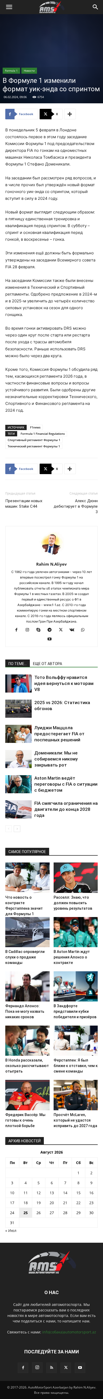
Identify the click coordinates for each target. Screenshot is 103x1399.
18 (26, 1202)
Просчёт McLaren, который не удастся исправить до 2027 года (75, 1120)
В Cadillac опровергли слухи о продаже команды (25, 957)
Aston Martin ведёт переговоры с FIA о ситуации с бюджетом (65, 784)
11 (26, 1192)
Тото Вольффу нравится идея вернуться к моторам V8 (63, 683)
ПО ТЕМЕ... (17, 664)
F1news (35, 427)
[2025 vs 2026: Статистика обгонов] (18, 709)
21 (65, 1202)
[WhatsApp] (85, 630)
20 (52, 1202)
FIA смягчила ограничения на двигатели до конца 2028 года (66, 809)
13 (52, 1192)
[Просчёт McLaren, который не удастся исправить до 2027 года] (76, 1095)
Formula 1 (11, 70)
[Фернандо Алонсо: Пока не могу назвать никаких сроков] (27, 986)
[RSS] (51, 1368)
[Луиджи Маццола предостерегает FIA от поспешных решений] (18, 734)
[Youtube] (51, 639)
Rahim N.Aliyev (51, 564)
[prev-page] (8, 829)
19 (38, 1202)
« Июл (10, 1230)
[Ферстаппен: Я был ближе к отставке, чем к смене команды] (76, 1041)
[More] (70, 114)
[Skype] (40, 630)
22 (78, 1202)
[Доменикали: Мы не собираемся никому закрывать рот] (18, 759)
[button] (9, 7)
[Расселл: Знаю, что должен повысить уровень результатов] (76, 877)
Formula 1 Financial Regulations (43, 434)
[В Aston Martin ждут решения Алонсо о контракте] (76, 932)
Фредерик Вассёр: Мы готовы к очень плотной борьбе (25, 1120)
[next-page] (17, 829)
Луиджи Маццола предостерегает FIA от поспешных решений (59, 733)
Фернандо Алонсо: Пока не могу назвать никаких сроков (24, 1011)
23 (91, 1202)
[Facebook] (18, 630)
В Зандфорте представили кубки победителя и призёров (75, 1011)
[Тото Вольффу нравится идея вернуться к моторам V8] (18, 683)
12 (38, 1192)
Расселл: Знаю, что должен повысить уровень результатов (73, 902)
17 (12, 1202)
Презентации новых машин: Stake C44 (23, 504)
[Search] (95, 7)
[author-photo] (51, 557)
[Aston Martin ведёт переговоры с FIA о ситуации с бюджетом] (18, 784)
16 (91, 1192)
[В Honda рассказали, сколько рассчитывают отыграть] (27, 1041)
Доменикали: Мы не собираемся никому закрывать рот (56, 759)
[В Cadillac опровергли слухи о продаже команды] (27, 932)
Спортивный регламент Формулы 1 (34, 440)
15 (78, 1192)
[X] (62, 630)
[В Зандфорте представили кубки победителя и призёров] (76, 986)
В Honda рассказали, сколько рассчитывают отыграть (27, 1065)
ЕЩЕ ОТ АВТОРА (47, 664)
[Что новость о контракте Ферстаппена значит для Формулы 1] (27, 877)
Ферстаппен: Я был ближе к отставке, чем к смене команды (76, 1065)
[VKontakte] (73, 630)
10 (12, 1192)
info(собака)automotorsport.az (69, 1332)
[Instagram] (29, 630)
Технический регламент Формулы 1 (34, 446)
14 (65, 1192)
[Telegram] (51, 630)
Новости (29, 70)
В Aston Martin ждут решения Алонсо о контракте (72, 957)
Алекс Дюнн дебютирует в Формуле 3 (76, 506)
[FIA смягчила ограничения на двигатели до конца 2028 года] (18, 809)
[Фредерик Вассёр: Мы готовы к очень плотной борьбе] (27, 1095)
